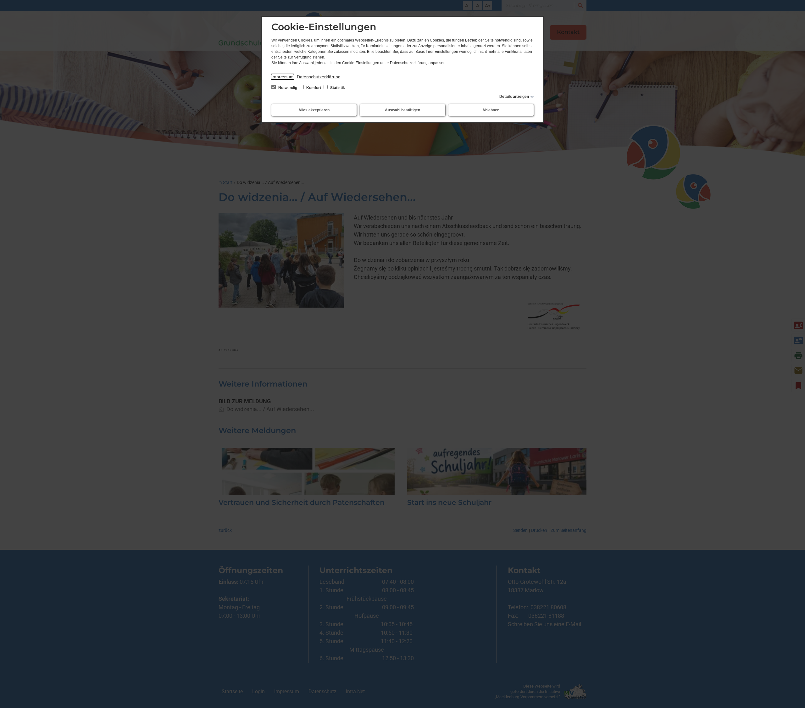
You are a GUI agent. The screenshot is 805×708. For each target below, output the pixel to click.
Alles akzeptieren (314, 110)
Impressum (282, 76)
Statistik (337, 88)
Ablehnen (490, 110)
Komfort (313, 88)
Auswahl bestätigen (402, 110)
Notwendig (287, 88)
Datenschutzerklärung (319, 76)
